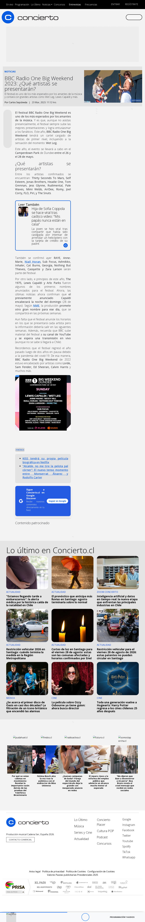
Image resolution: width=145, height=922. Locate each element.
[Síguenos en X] (105, 17)
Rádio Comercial (128, 895)
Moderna (52, 895)
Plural (66, 895)
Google (126, 819)
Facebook (128, 830)
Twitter (126, 835)
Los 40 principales (53, 883)
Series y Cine (83, 832)
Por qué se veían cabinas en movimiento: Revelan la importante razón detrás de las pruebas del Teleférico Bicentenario (20, 785)
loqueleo (101, 895)
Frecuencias (91, 4)
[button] (33, 912)
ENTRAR (115, 4)
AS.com (104, 883)
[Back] (70, 917)
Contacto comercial (20, 839)
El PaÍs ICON (78, 895)
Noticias (46, 4)
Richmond (38, 895)
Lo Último (35, 4)
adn (113, 883)
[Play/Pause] (85, 917)
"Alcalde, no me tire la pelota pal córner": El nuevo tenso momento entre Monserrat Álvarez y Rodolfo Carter (45, 471)
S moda (89, 895)
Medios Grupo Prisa (15, 892)
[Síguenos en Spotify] (114, 17)
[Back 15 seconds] (77, 917)
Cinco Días (78, 887)
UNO (59, 887)
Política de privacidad (53, 871)
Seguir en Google (57, 501)
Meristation (115, 895)
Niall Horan (32, 262)
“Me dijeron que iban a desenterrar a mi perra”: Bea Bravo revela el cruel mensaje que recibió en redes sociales (124, 783)
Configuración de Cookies (101, 871)
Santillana (67, 883)
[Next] (101, 917)
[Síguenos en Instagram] (96, 17)
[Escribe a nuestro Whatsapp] (123, 17)
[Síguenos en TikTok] (119, 17)
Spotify (126, 846)
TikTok (126, 852)
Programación (22, 4)
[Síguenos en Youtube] (110, 17)
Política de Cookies (76, 871)
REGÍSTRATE (131, 4)
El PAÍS (40, 883)
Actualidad (81, 839)
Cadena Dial (114, 887)
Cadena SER (95, 883)
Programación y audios (122, 917)
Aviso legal (34, 871)
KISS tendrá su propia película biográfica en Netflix (45, 460)
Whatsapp (128, 857)
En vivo (9, 4)
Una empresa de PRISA (15, 885)
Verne (105, 887)
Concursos (59, 4)
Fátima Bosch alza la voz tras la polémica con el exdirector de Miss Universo (46, 781)
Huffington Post (44, 887)
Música (20, 450)
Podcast (102, 837)
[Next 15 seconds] (93, 917)
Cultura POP (105, 831)
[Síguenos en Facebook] (101, 17)
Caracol (124, 883)
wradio (67, 887)
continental (89, 887)
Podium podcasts (38, 890)
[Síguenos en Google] (91, 17)
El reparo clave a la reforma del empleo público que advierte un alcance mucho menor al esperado (98, 782)
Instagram (128, 825)
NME (36, 305)
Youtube (127, 841)
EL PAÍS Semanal (97, 887)
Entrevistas (75, 4)
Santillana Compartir (82, 883)
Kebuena (124, 887)
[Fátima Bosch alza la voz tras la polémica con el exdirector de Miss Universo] (46, 759)
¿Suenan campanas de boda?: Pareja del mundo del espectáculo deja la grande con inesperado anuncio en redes (72, 783)
